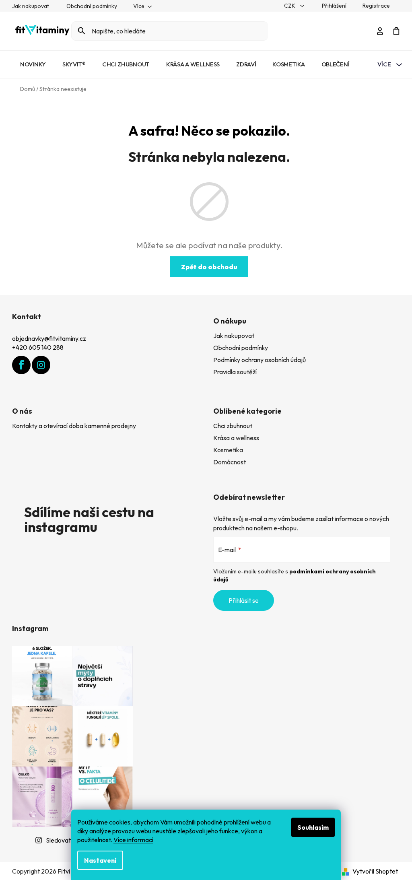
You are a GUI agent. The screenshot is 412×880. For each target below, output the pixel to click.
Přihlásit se (244, 600)
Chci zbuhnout (232, 426)
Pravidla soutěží (235, 372)
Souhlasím (313, 827)
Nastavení (100, 860)
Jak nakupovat (30, 6)
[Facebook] (21, 365)
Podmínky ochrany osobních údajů (259, 360)
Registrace (376, 5)
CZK (290, 5)
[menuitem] (33, 64)
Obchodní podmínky (91, 6)
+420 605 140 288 (38, 347)
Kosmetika (228, 450)
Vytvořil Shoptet (375, 871)
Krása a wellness (236, 438)
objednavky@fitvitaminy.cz (49, 338)
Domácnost (229, 462)
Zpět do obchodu (209, 267)
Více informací (133, 840)
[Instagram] (41, 365)
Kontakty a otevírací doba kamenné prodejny (74, 426)
